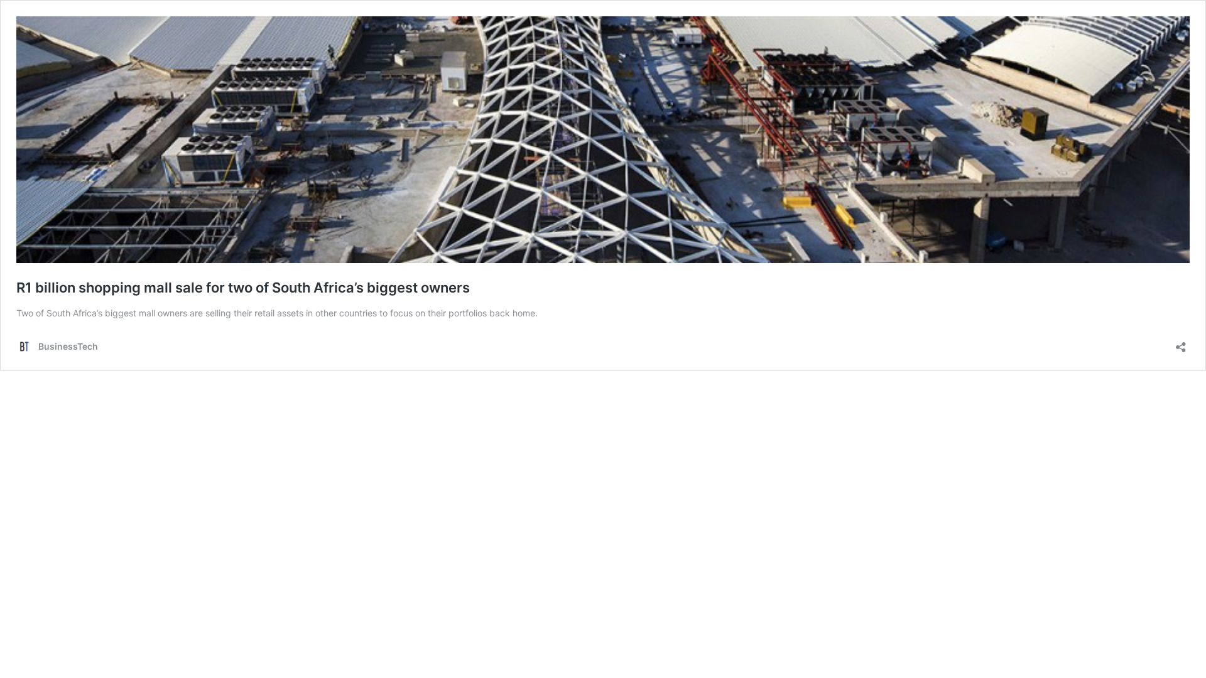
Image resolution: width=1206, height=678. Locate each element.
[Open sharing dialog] (1181, 343)
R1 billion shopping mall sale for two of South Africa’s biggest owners (243, 287)
